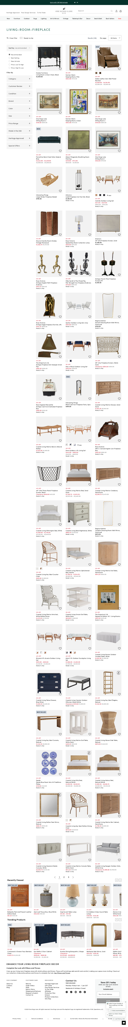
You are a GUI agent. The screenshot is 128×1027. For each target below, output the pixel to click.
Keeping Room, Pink (72, 77)
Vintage (65, 18)
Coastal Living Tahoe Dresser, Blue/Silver (46, 701)
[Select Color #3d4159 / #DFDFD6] (71, 445)
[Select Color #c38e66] (96, 195)
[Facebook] (80, 992)
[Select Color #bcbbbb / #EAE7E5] (67, 445)
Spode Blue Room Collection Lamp (78, 243)
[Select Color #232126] (104, 195)
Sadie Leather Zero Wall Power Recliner (105, 80)
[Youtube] (76, 992)
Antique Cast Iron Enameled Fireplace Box (49, 407)
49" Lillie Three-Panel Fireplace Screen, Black (47, 491)
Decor (88, 18)
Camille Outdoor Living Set (104, 201)
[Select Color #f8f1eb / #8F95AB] (74, 445)
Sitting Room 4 (100, 121)
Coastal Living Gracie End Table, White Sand (77, 615)
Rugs (35, 18)
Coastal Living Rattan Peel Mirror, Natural (47, 823)
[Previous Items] (55, 877)
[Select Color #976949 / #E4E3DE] (41, 568)
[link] (20, 57)
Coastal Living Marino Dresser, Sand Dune (107, 406)
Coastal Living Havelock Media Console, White (46, 867)
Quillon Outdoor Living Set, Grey (77, 323)
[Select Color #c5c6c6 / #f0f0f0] (41, 652)
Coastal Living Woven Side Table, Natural (106, 741)
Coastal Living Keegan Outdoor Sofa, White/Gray (108, 867)
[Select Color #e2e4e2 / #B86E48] (74, 652)
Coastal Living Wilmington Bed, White (49, 530)
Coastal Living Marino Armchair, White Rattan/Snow (47, 615)
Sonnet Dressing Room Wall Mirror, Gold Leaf (107, 323)
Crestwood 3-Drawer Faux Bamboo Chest (19, 952)
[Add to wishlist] (60, 69)
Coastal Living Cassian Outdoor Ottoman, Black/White (76, 701)
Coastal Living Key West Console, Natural (47, 741)
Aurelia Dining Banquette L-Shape (72, 951)
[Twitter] (85, 992)
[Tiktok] (71, 992)
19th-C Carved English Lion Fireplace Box (108, 449)
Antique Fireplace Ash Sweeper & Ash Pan (49, 366)
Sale (119, 18)
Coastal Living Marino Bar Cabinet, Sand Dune (107, 823)
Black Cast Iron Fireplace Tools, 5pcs (78, 404)
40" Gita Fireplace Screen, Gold (106, 241)
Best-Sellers (110, 18)
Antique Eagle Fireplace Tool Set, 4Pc (49, 325)
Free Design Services (28, 12)
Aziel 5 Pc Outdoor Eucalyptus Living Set (78, 659)
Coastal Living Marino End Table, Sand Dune (106, 571)
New (8, 18)
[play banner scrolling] (77, 2)
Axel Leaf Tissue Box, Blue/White (45, 912)
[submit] (112, 11)
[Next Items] (73, 877)
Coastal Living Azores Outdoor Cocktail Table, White (105, 655)
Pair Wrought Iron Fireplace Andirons (78, 283)
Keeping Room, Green (73, 121)
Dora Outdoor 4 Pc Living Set (76, 450)
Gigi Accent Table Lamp (68, 912)
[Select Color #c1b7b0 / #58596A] (67, 652)
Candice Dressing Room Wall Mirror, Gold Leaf (107, 531)
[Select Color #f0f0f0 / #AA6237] (37, 652)
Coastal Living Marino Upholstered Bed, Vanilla (77, 571)
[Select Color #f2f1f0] (67, 361)
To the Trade (41, 12)
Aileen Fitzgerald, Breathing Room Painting (77, 158)
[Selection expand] (119, 38)
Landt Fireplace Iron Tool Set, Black (78, 197)
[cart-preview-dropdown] (121, 11)
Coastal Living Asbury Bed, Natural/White (104, 781)
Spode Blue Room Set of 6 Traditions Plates (48, 783)
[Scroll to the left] (116, 880)
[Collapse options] (29, 48)
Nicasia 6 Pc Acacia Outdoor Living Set (48, 659)
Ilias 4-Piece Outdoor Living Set (76, 366)
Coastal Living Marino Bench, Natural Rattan (49, 448)
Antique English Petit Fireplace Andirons (46, 284)
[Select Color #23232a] (100, 195)
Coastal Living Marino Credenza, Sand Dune (106, 491)
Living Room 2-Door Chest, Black (47, 75)
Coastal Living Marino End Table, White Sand (77, 741)
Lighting (43, 18)
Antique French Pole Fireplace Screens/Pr (105, 280)
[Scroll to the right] (120, 880)
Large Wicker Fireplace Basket (46, 197)
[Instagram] (67, 992)
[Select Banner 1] (75, 2)
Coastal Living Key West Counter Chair (47, 575)
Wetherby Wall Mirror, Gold (96, 951)
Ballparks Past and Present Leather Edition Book (19, 913)
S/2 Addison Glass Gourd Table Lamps (97, 913)
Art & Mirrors (54, 18)
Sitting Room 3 (41, 121)
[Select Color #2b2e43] (71, 361)
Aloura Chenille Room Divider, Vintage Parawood (46, 242)
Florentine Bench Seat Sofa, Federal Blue (48, 158)
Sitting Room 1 (100, 159)
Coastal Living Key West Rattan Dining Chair (79, 827)
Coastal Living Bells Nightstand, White (79, 530)
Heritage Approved (12, 12)
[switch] (21, 38)
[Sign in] (116, 11)
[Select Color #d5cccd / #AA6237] (45, 652)
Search (81, 11)
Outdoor (27, 18)
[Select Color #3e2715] (100, 73)
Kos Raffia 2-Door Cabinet (43, 951)
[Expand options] (29, 78)
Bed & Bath (98, 18)
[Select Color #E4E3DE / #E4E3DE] (37, 568)
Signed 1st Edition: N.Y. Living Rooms (107, 616)
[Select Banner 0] (74, 2)
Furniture (17, 18)
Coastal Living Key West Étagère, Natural (106, 701)
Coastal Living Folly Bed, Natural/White (74, 781)
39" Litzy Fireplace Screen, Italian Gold (106, 364)
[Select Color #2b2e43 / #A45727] (71, 652)
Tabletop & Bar (77, 18)
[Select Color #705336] (96, 73)
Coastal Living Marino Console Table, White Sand (78, 867)
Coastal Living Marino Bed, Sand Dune (77, 491)
